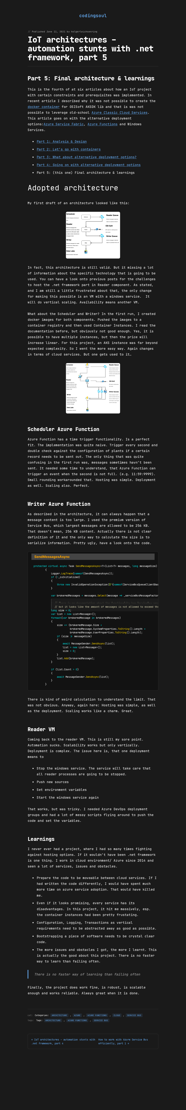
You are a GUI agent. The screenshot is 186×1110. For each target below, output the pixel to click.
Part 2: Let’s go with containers (69, 149)
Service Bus (134, 1015)
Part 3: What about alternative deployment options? (87, 157)
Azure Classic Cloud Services (119, 112)
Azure (77, 1015)
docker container (44, 106)
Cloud (117, 1015)
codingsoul (93, 15)
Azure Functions (103, 124)
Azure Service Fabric (64, 124)
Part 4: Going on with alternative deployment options (89, 165)
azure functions (77, 1020)
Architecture (59, 1015)
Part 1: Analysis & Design (62, 141)
